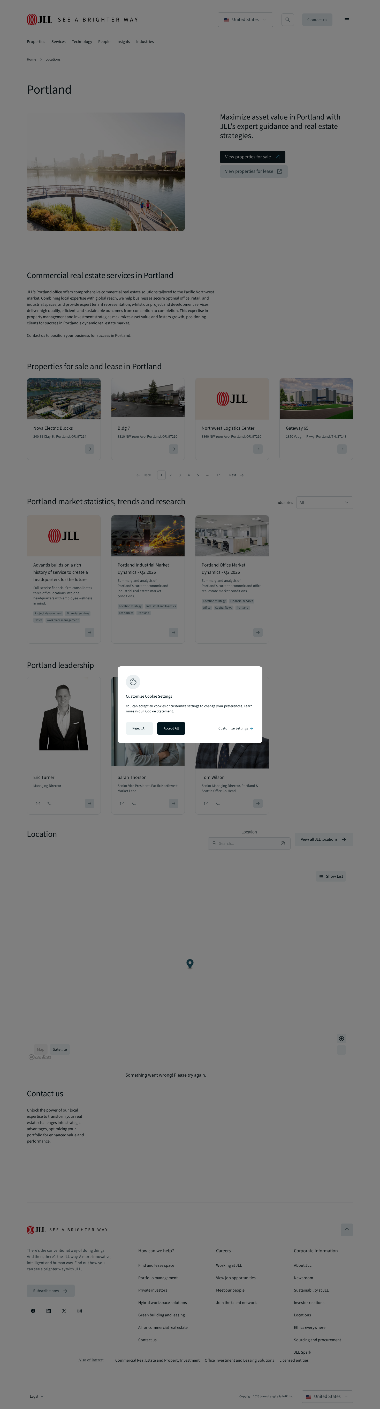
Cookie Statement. (159, 711)
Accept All (171, 728)
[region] (190, 704)
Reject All (139, 728)
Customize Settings (236, 728)
